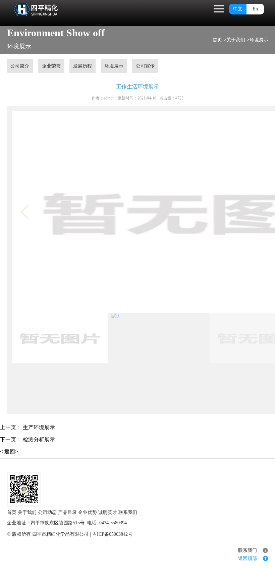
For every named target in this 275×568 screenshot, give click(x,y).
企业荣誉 (51, 66)
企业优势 (87, 512)
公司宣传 (145, 66)
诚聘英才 (107, 512)
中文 (237, 8)
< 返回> (9, 451)
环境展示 (259, 39)
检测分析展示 (39, 439)
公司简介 (19, 66)
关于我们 (235, 39)
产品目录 (67, 512)
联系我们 (127, 512)
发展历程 (82, 66)
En (255, 8)
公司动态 (47, 512)
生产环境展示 (39, 427)
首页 (217, 39)
